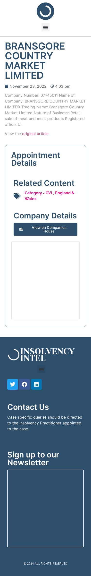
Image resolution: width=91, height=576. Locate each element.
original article (35, 133)
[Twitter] (12, 384)
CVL (49, 193)
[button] (45, 27)
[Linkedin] (36, 384)
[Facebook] (24, 384)
